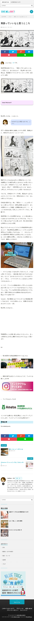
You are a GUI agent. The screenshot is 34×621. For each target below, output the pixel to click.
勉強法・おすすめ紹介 (7, 551)
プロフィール (19, 608)
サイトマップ (23, 610)
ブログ (10, 27)
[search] (32, 5)
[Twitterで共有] (13, 51)
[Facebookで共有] (5, 51)
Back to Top (17, 602)
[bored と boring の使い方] (4, 533)
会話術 (4, 559)
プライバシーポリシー (12, 610)
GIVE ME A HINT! (21, 615)
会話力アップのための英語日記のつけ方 (18, 512)
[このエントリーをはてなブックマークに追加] (29, 51)
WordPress (29, 616)
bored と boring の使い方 (15, 530)
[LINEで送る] (25, 55)
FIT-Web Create (16, 616)
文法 (3, 547)
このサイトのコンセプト (8, 608)
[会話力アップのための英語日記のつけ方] (4, 514)
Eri (13, 62)
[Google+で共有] (21, 51)
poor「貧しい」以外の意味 (15, 521)
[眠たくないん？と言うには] (4, 452)
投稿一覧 (18, 478)
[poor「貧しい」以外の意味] (4, 524)
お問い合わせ (28, 608)
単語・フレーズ (6, 555)
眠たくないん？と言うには (16, 449)
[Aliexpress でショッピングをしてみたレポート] (29, 465)
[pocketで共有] (9, 55)
